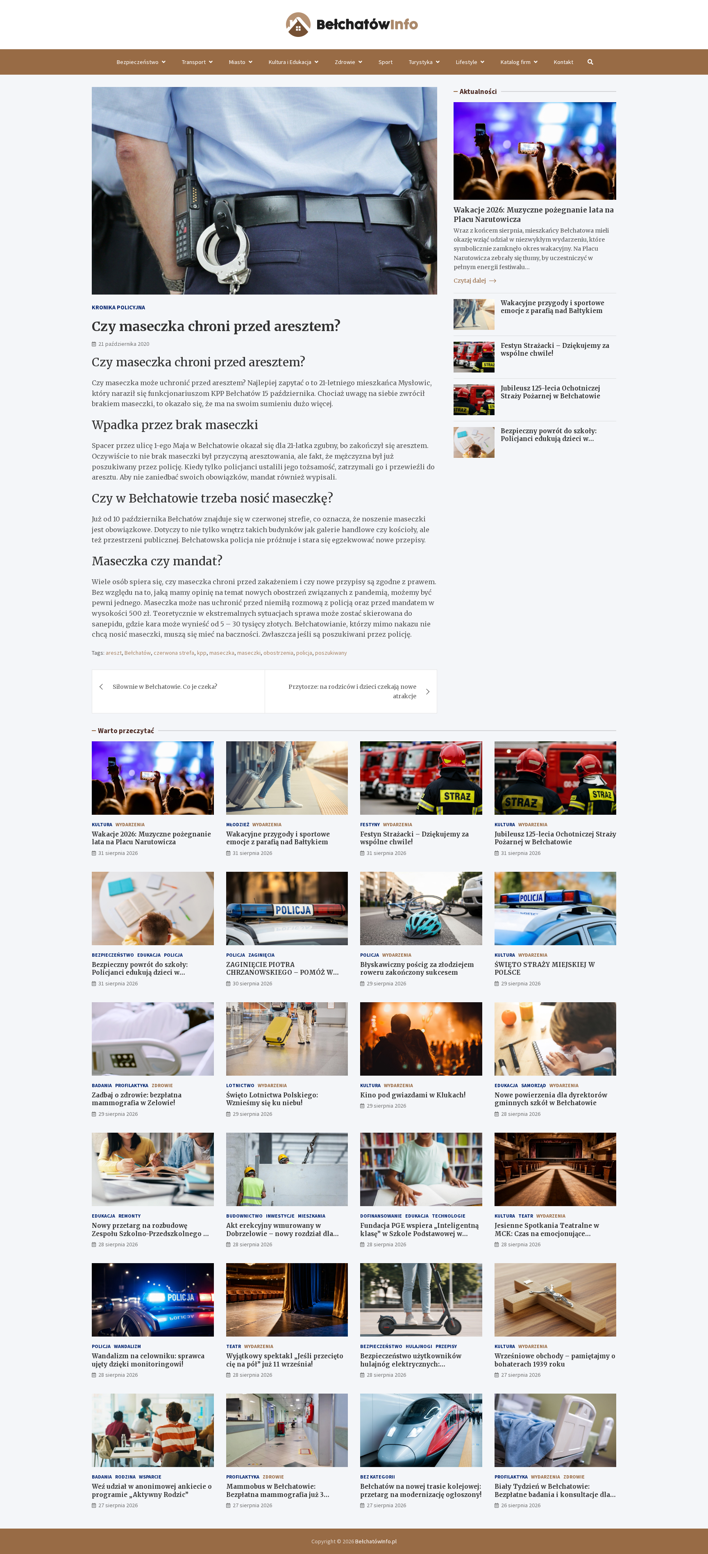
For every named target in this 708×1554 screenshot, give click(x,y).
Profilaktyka (131, 1085)
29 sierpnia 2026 (386, 983)
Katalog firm (516, 62)
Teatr (525, 1216)
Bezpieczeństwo (138, 62)
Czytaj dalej (470, 280)
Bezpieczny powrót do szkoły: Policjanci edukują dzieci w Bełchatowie (549, 439)
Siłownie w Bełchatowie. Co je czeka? (165, 686)
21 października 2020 (123, 343)
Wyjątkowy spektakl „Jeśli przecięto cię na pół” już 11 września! (284, 1360)
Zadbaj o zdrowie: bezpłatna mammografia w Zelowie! (137, 1099)
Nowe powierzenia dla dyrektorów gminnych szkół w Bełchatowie (551, 1099)
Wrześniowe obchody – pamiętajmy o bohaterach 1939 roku (555, 1360)
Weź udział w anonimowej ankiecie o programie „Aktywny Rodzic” (152, 1491)
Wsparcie (150, 1477)
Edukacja (149, 955)
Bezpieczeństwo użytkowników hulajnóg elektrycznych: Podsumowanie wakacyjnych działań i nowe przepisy (419, 1368)
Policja (173, 955)
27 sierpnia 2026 (520, 1374)
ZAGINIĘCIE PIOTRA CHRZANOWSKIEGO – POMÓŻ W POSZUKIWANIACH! (279, 973)
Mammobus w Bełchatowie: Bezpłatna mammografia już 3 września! (275, 1494)
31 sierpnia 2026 (118, 853)
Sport (386, 62)
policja (304, 652)
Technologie (448, 1216)
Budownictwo (244, 1216)
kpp (201, 652)
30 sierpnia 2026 (252, 983)
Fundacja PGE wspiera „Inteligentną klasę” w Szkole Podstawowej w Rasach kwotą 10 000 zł (419, 1233)
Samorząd (533, 1085)
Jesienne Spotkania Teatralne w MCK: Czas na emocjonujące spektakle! (547, 1233)
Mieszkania (311, 1216)
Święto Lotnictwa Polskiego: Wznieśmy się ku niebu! (272, 1099)
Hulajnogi (419, 1346)
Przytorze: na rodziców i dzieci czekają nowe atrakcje (352, 691)
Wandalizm (127, 1346)
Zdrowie (345, 62)
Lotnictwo (240, 1085)
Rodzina (125, 1477)
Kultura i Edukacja (290, 62)
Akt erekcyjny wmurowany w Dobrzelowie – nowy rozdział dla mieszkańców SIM (279, 1233)
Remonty (129, 1216)
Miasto (237, 62)
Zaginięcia (261, 955)
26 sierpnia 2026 (520, 1505)
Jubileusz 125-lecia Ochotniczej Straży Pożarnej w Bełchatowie (550, 392)
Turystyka (421, 62)
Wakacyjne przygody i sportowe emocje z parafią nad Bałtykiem (552, 307)
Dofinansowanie (381, 1216)
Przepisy (446, 1346)
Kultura (102, 824)
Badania (102, 1085)
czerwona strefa (174, 652)
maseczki (249, 652)
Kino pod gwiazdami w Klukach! (412, 1095)
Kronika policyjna (118, 307)
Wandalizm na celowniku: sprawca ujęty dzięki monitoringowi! (148, 1360)
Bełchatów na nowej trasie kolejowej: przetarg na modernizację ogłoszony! (420, 1491)
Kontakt (563, 62)
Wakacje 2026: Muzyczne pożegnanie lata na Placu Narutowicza (151, 838)
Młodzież (237, 824)
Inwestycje (280, 1216)
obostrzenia (278, 652)
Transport (194, 62)
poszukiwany (331, 652)
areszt (114, 652)
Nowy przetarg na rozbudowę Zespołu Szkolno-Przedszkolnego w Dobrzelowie (150, 1233)
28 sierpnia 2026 (520, 1114)
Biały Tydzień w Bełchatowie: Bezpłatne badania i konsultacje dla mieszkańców (552, 1494)
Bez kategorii (377, 1477)
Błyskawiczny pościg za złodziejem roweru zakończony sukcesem (417, 969)
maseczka (221, 652)
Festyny (370, 824)
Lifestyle (466, 62)
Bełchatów (138, 652)
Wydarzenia (130, 824)
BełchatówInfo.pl (376, 1541)
